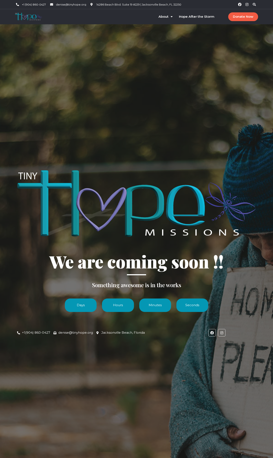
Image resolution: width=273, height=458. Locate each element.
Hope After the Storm (196, 17)
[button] (254, 4)
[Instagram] (247, 4)
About (163, 17)
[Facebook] (239, 4)
